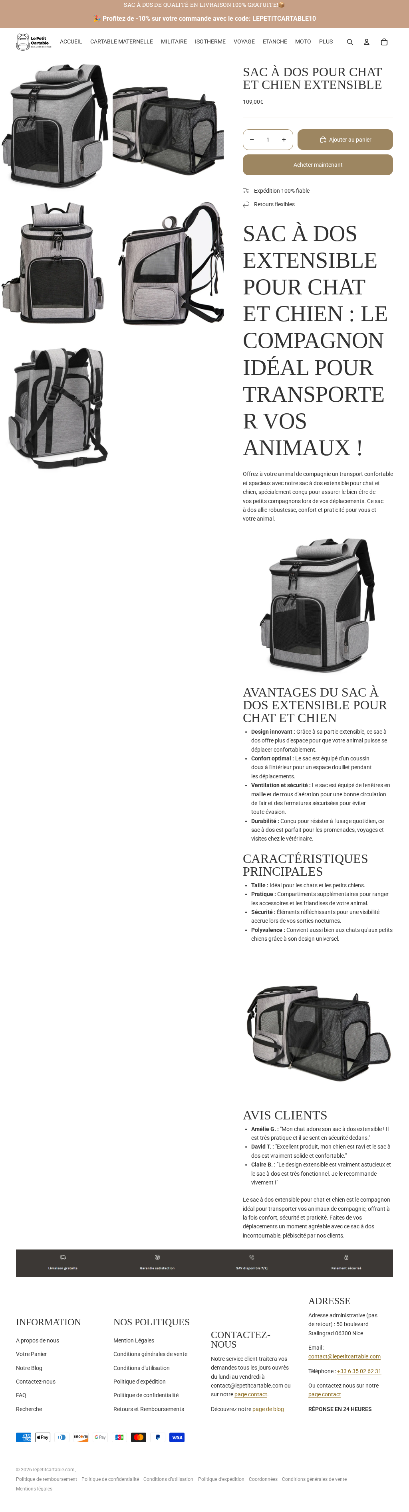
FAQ (21, 1395)
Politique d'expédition (139, 1381)
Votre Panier (31, 1354)
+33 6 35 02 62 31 (359, 1371)
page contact (250, 1394)
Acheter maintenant (318, 165)
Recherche (29, 1409)
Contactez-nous (36, 1381)
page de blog (268, 1409)
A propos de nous (37, 1340)
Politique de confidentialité (146, 1395)
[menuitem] (326, 42)
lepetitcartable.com (54, 1470)
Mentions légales (34, 1489)
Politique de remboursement (46, 1479)
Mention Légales (133, 1340)
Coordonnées (263, 1479)
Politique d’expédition (221, 1479)
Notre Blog (29, 1368)
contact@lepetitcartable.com (344, 1356)
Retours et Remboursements (148, 1409)
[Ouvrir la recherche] (350, 42)
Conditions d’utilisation (168, 1479)
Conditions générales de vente (150, 1354)
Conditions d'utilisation (141, 1368)
